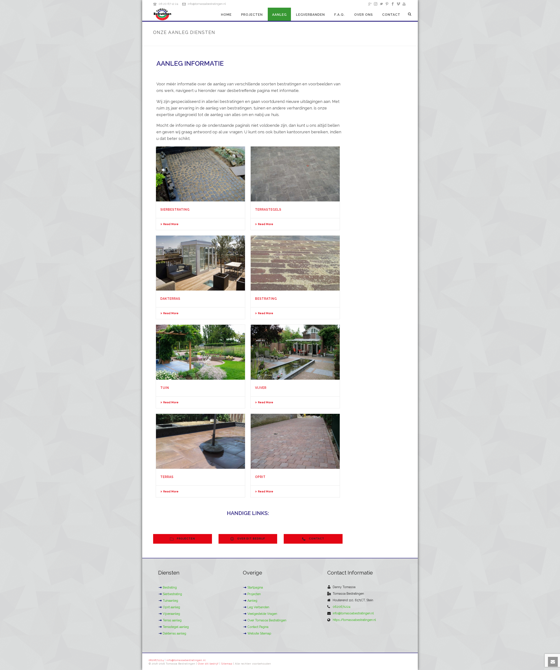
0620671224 (341, 606)
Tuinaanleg (170, 600)
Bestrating (266, 298)
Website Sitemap (259, 633)
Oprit (260, 477)
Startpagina (255, 587)
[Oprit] (295, 441)
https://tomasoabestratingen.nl (354, 620)
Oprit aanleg (171, 607)
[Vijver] (295, 352)
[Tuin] (200, 352)
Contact (391, 15)
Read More (170, 224)
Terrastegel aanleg (176, 627)
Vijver (260, 388)
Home (226, 15)
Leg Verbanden (258, 607)
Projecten (252, 15)
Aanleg (279, 15)
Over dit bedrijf (208, 663)
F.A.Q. (339, 15)
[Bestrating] (295, 263)
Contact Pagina (257, 627)
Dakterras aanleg (174, 633)
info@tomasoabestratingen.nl (207, 3)
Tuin (164, 388)
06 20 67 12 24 (168, 3)
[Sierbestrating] (200, 173)
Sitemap (226, 663)
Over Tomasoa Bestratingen (266, 620)
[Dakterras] (200, 263)
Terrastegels (268, 209)
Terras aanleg (172, 620)
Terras (166, 477)
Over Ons (363, 15)
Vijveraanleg (171, 613)
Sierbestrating (175, 209)
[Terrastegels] (295, 173)
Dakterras (170, 298)
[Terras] (200, 441)
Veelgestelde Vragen (262, 613)
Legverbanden (310, 15)
